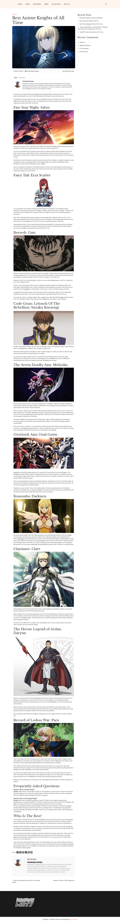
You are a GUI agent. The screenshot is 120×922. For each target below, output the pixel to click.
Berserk (26, 289)
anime (36, 94)
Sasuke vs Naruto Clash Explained (63, 880)
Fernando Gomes (33, 71)
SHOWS (27, 4)
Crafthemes (74, 919)
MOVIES (20, 4)
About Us (82, 42)
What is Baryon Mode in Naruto (89, 21)
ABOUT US (67, 4)
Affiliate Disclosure (85, 45)
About (15, 77)
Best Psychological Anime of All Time (91, 24)
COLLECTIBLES (56, 4)
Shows (14, 14)
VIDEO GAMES (37, 4)
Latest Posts (22, 77)
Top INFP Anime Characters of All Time (91, 32)
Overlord (16, 472)
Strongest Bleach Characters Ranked (91, 18)
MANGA (46, 4)
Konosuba (21, 539)
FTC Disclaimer (84, 48)
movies (61, 297)
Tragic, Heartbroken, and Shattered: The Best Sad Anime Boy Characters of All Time (92, 28)
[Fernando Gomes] (17, 84)
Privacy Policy (84, 51)
